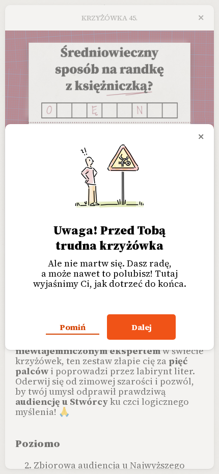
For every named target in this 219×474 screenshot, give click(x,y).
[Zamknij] (201, 137)
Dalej (141, 327)
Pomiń (73, 327)
